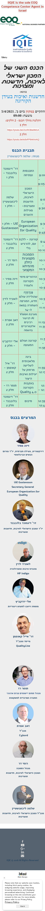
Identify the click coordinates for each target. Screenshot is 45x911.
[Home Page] (22, 43)
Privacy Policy (12, 902)
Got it (22, 906)
